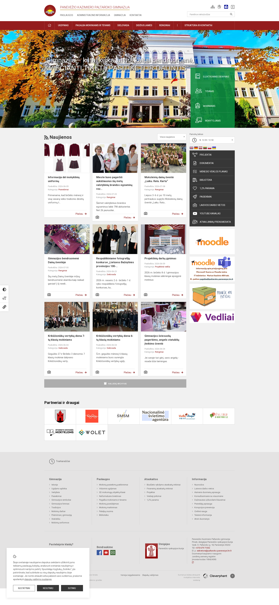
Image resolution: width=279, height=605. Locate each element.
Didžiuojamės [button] (144, 25)
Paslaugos (66, 15)
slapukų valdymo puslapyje (38, 579)
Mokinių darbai (58, 511)
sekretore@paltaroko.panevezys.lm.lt (214, 550)
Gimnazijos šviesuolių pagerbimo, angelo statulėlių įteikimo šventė (162, 339)
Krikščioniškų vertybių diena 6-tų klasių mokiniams (114, 337)
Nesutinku (48, 588)
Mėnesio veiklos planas (214, 171)
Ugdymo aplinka (59, 488)
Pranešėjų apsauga (203, 504)
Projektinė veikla (162, 266)
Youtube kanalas (210, 213)
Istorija (55, 484)
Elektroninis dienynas (216, 76)
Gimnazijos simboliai (61, 500)
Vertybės (56, 492)
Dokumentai (207, 163)
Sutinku (72, 588)
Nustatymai (24, 588)
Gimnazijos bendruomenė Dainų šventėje (63, 260)
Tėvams (209, 91)
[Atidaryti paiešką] (231, 14)
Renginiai (111, 197)
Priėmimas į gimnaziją (62, 515)
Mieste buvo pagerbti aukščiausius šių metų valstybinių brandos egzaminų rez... (114, 183)
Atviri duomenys (201, 519)
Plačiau (79, 214)
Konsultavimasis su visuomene (208, 496)
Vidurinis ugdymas (107, 488)
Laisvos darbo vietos (212, 205)
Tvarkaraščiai (62, 461)
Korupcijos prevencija (204, 507)
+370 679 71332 (203, 548)
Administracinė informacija (93, 15)
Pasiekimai (206, 196)
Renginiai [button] (164, 25)
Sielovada (111, 274)
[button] (213, 7)
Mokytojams (213, 120)
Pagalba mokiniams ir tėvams (112, 500)
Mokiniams (209, 106)
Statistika (56, 519)
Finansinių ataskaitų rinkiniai (160, 488)
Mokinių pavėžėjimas (109, 504)
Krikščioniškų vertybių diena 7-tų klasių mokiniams (66, 337)
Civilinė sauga (200, 511)
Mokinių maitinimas (108, 507)
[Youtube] (106, 552)
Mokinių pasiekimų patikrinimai (113, 484)
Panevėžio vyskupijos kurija (171, 548)
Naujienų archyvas (117, 383)
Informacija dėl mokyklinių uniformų (64, 179)
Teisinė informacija (203, 515)
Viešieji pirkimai (154, 496)
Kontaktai (136, 15)
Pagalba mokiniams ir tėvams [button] (93, 25)
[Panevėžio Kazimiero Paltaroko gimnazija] (52, 9)
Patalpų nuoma (106, 511)
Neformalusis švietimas (110, 496)
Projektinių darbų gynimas (160, 258)
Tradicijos (56, 507)
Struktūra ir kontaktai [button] (198, 25)
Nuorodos (199, 484)
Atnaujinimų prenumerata (215, 222)
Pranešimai (63, 189)
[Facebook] (99, 552)
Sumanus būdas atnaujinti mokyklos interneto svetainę (189, 577)
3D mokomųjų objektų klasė (112, 492)
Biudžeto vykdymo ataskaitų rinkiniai (164, 484)
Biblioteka (206, 180)
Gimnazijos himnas (60, 504)
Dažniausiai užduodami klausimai (209, 500)
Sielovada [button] (123, 25)
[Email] (112, 552)
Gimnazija (120, 15)
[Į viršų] (232, 576)
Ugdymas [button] (63, 25)
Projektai (206, 154)
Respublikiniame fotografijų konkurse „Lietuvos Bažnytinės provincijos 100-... (115, 262)
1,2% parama (207, 188)
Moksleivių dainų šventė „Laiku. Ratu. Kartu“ (159, 179)
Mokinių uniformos (60, 522)
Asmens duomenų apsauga (207, 492)
